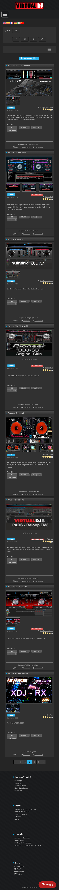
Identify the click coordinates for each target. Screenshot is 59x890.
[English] (4, 23)
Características (20, 786)
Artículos (17, 817)
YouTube (19, 869)
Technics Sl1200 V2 (16, 413)
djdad (51, 539)
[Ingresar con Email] (16, 31)
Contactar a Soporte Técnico (25, 809)
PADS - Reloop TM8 (16, 500)
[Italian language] (18, 23)
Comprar (17, 783)
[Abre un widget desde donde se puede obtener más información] (47, 885)
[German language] (15, 23)
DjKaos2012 (49, 197)
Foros (16, 819)
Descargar (18, 781)
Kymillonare (49, 454)
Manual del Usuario (22, 812)
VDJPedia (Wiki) (20, 814)
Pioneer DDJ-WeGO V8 (17, 587)
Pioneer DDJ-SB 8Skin (17, 153)
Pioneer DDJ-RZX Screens (19, 66)
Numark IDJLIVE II (15, 239)
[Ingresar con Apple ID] (33, 39)
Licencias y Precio (21, 788)
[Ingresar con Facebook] (16, 39)
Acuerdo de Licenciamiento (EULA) (27, 845)
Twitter (19, 874)
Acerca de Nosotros (22, 838)
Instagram (20, 872)
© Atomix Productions (29, 887)
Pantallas (18, 791)
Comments (26, 147)
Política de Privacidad (22, 843)
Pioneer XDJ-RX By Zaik (18, 674)
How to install (39, 147)
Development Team (46, 107)
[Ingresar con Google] (42, 39)
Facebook (19, 867)
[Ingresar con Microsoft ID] (25, 39)
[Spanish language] (8, 23)
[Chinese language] (22, 23)
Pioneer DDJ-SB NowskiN (18, 326)
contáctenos (19, 840)
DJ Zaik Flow (49, 715)
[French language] (11, 23)
